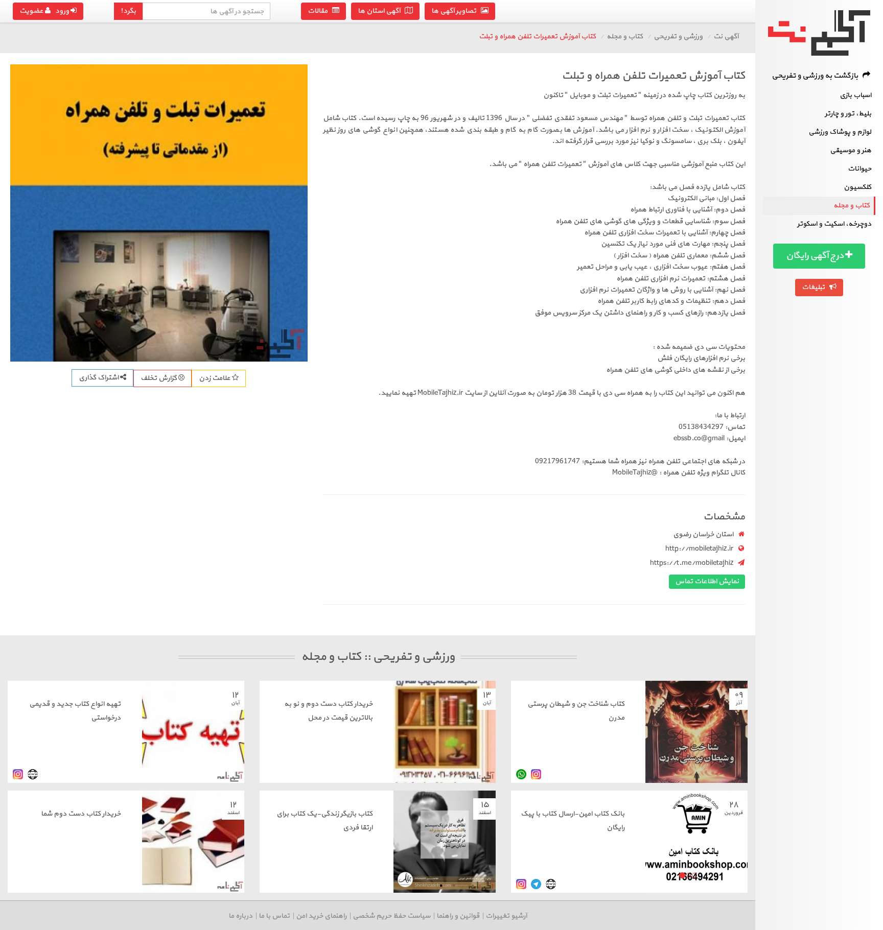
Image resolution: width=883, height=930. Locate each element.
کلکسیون (857, 187)
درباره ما (240, 916)
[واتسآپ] (521, 774)
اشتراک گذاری (99, 377)
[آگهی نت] (819, 33)
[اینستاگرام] (536, 774)
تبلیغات (815, 287)
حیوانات (859, 168)
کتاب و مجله (851, 205)
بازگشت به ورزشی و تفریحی (817, 76)
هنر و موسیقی (850, 150)
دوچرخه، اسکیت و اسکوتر (834, 224)
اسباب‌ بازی (855, 95)
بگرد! (128, 11)
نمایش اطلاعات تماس (707, 581)
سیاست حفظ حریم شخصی (391, 916)
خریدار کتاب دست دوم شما (81, 813)
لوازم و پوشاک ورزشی (839, 132)
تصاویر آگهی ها (456, 11)
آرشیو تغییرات (506, 916)
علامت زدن (215, 378)
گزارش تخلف (159, 378)
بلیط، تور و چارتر (848, 113)
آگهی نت (725, 36)
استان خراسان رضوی (703, 534)
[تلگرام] (536, 884)
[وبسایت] (33, 774)
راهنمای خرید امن (321, 916)
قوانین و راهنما (457, 916)
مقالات (320, 11)
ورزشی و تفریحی (678, 36)
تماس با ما (274, 916)
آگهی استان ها (381, 11)
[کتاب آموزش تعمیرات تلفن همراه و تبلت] (159, 213)
